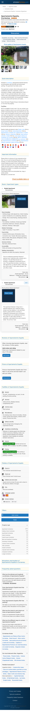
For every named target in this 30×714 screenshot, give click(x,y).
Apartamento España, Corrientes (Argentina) (15, 11)
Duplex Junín (21, 129)
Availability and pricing (7, 37)
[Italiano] (13, 145)
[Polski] (18, 145)
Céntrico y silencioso (11, 134)
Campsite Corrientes (7, 551)
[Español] (7, 145)
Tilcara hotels (6, 656)
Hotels (4, 6)
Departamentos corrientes (9, 140)
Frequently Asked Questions (15, 697)
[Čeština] (7, 147)
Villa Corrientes (6, 545)
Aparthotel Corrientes (7, 533)
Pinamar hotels (15, 656)
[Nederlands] (15, 145)
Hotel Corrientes (6, 535)
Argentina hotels (12, 6)
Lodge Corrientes (6, 553)
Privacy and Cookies (15, 691)
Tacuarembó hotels (17, 680)
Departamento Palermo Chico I (18, 671)
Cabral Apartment (17, 131)
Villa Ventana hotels (19, 660)
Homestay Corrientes (7, 541)
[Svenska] (2, 147)
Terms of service (11, 41)
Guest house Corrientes (8, 537)
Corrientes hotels (8, 9)
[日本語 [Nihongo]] (15, 147)
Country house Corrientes (8, 543)
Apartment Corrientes (7, 529)
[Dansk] (5, 147)
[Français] (5, 145)
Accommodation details (9, 39)
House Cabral (4, 131)
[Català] (10, 145)
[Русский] (13, 147)
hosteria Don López (18, 667)
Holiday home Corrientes (8, 531)
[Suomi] (26, 145)
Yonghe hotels (7, 680)
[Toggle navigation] (2, 2)
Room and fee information (21, 37)
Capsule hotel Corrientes (8, 549)
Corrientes (9, 82)
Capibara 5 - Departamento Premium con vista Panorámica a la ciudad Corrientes (14, 645)
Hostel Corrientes (6, 547)
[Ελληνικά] (10, 147)
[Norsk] (23, 145)
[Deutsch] (2, 145)
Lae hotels (22, 678)
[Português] (20, 145)
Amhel (4, 673)
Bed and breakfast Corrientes (9, 539)
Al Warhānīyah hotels (12, 678)
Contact (15, 700)
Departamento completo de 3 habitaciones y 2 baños (14, 132)
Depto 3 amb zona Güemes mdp (16, 673)
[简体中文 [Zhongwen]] (18, 147)
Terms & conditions (15, 694)
